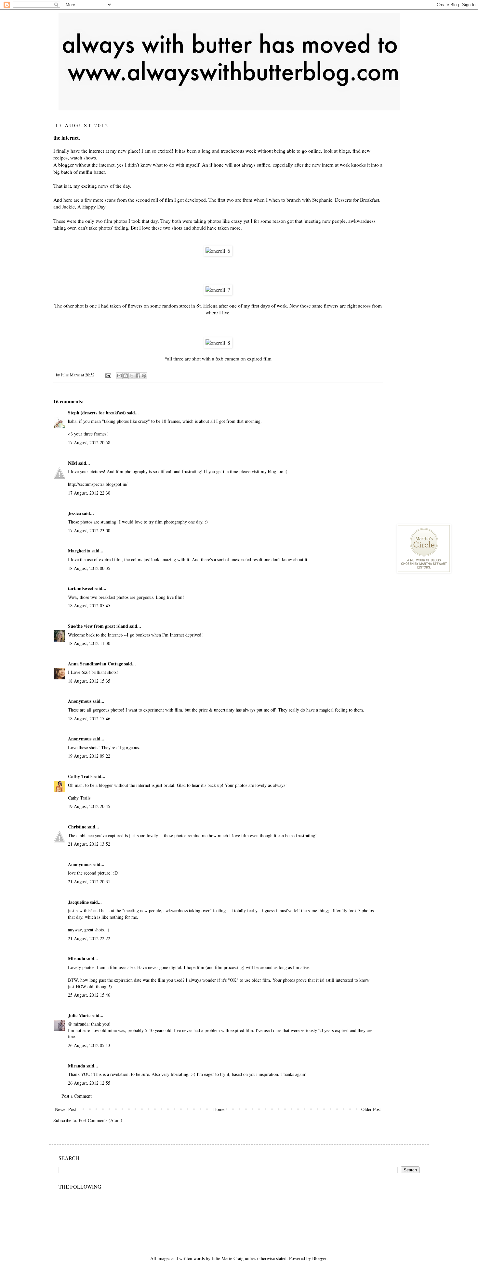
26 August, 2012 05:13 (89, 1045)
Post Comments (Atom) (100, 1120)
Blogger (319, 1258)
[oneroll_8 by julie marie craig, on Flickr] (218, 342)
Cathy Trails (80, 776)
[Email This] (119, 375)
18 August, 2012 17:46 (89, 718)
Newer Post (65, 1109)
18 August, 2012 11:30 (89, 643)
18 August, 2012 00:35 (89, 568)
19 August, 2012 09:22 (89, 756)
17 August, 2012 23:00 (89, 530)
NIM (72, 463)
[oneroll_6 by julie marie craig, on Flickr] (218, 250)
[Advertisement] (437, 219)
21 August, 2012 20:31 (89, 881)
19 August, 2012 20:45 (89, 806)
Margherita (79, 550)
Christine (77, 826)
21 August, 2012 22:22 (89, 938)
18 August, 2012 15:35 (89, 681)
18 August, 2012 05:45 (89, 605)
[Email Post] (107, 375)
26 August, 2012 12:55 (89, 1083)
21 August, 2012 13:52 (89, 844)
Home (218, 1109)
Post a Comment (76, 1096)
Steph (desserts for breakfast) (97, 412)
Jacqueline (78, 902)
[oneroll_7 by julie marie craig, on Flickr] (218, 289)
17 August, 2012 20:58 (89, 442)
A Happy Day (91, 206)
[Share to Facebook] (138, 375)
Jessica (74, 513)
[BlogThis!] (125, 375)
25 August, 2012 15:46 (89, 995)
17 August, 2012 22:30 (89, 493)
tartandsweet (80, 588)
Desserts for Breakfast (357, 199)
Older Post (371, 1109)
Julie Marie (79, 1015)
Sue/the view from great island (98, 626)
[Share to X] (131, 375)
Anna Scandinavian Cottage (95, 663)
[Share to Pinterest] (144, 375)
